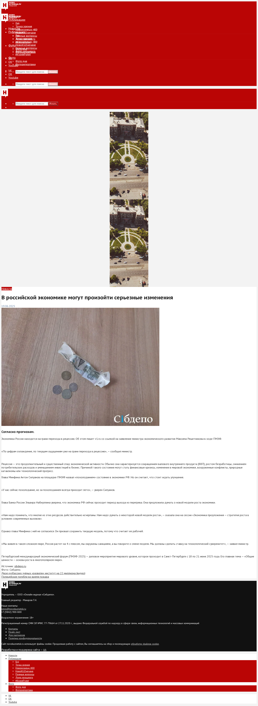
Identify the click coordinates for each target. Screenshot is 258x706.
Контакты (13, 628)
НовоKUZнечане (25, 32)
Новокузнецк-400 (26, 29)
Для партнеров (16, 635)
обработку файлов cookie (145, 643)
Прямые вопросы (26, 35)
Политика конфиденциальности (25, 638)
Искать (53, 72)
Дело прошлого (25, 51)
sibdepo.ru (20, 566)
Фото (12, 45)
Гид (17, 35)
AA (44, 649)
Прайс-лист (14, 632)
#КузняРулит (23, 54)
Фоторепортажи (25, 64)
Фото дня (21, 61)
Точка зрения (23, 26)
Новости (14, 28)
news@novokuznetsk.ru (13, 608)
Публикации (16, 32)
